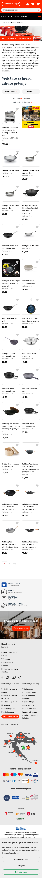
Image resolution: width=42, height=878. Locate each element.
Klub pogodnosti (7, 662)
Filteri (29, 91)
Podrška (24, 16)
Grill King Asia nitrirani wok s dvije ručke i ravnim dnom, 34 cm (30, 506)
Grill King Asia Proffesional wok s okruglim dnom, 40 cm (10, 544)
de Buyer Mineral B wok (10, 170)
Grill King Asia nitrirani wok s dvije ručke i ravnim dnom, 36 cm (10, 506)
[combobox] (21, 102)
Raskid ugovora (9, 716)
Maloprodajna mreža (9, 652)
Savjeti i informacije (9, 689)
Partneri (4, 656)
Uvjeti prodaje (27, 689)
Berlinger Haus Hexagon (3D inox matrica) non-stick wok (11, 283)
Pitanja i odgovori (8, 712)
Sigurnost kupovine (29, 702)
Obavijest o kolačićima (30, 850)
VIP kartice (5, 659)
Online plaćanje (28, 705)
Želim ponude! (19, 628)
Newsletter (5, 705)
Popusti (4, 16)
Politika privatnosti (29, 709)
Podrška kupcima (8, 709)
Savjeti (17, 16)
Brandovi (4, 666)
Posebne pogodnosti (9, 702)
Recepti (10, 16)
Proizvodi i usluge (29, 692)
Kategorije (10, 91)
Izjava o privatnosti (29, 712)
